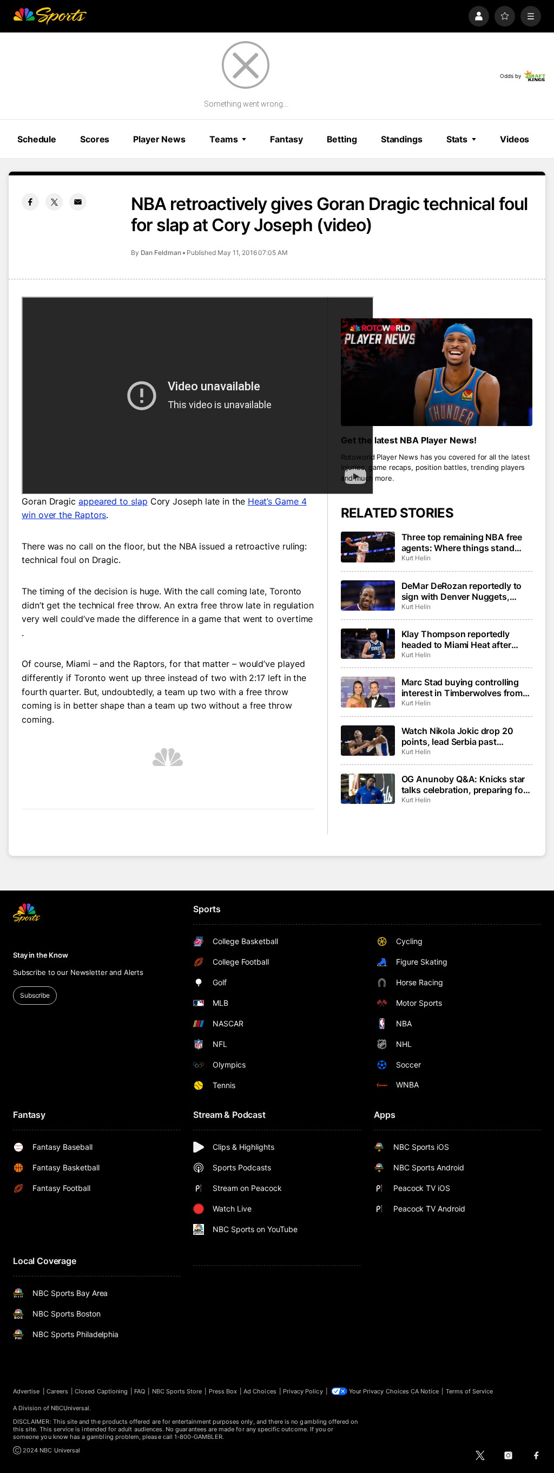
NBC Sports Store (177, 1391)
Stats (456, 139)
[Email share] (78, 202)
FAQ (139, 1391)
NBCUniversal (70, 1408)
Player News (159, 139)
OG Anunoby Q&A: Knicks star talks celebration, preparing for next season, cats (463, 784)
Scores (94, 139)
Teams (223, 139)
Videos (514, 139)
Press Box (223, 1391)
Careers (57, 1391)
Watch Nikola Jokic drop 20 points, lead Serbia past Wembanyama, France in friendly (457, 736)
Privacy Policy (303, 1391)
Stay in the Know (40, 955)
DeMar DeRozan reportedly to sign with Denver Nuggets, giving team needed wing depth (465, 591)
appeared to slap (113, 501)
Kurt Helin (416, 558)
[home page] (50, 16)
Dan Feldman (161, 252)
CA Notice (425, 1391)
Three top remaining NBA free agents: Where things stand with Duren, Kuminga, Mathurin (464, 542)
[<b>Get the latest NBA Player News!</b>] (436, 372)
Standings (402, 139)
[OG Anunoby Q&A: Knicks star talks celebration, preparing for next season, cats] (368, 789)
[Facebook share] (30, 202)
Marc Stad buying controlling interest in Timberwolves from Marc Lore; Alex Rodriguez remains (462, 687)
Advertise (26, 1391)
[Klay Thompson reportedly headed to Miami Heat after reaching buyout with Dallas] (368, 644)
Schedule (36, 139)
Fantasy (286, 139)
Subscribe (35, 995)
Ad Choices (259, 1391)
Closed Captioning (101, 1391)
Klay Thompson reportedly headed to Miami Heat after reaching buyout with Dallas (458, 639)
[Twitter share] (54, 202)
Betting (342, 139)
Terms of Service (469, 1391)
